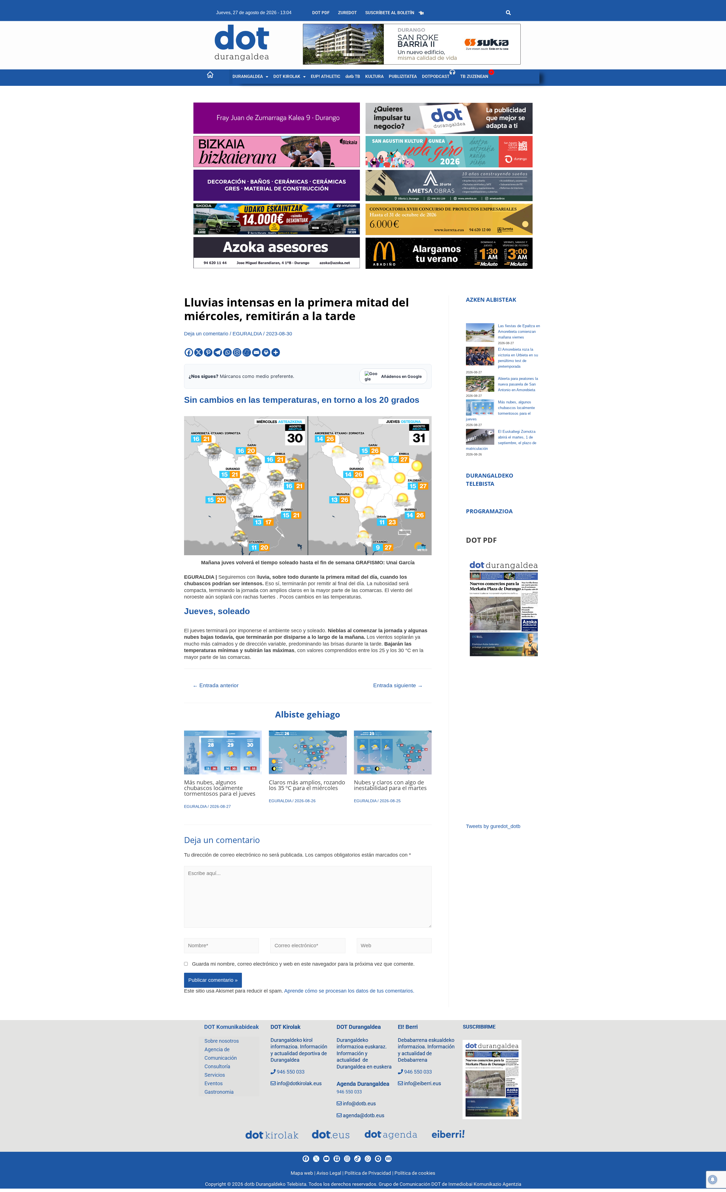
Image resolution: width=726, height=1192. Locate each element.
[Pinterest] (208, 352)
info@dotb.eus (359, 1103)
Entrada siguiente (398, 685)
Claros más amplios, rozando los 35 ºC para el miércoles (307, 785)
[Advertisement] (504, 741)
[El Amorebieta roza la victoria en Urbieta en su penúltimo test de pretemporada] (480, 356)
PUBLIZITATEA (403, 76)
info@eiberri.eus (422, 1083)
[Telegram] (218, 352)
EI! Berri (408, 1026)
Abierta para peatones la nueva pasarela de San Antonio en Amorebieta (518, 384)
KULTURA (374, 76)
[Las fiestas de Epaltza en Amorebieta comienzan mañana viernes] (480, 332)
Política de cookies (414, 1173)
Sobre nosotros (221, 1041)
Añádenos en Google (401, 376)
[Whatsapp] (227, 352)
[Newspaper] (388, 1158)
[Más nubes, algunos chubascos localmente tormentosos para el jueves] (480, 407)
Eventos (213, 1083)
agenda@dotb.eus (363, 1115)
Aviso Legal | (330, 1173)
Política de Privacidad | (369, 1173)
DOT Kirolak (286, 1026)
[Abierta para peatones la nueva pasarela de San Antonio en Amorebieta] (480, 384)
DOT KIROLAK (286, 76)
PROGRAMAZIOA (489, 511)
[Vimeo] (337, 1158)
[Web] (394, 947)
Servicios (214, 1075)
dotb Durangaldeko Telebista (275, 1184)
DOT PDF (321, 12)
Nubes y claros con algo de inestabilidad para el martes (390, 785)
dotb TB (352, 76)
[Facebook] (189, 352)
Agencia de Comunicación (220, 1053)
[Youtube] (326, 1158)
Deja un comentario (206, 334)
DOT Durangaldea (359, 1026)
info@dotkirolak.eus (299, 1083)
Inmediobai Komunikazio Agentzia (484, 1184)
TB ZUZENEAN (474, 76)
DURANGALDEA (248, 76)
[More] (275, 352)
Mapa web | (303, 1173)
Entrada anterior (216, 685)
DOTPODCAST (435, 76)
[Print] (266, 352)
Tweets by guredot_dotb (493, 826)
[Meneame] (246, 352)
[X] (198, 352)
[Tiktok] (357, 1158)
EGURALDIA (247, 334)
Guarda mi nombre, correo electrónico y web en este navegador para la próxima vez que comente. (303, 964)
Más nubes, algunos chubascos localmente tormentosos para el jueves (220, 787)
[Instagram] (237, 352)
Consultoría (217, 1066)
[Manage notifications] (712, 1179)
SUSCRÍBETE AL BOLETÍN (389, 12)
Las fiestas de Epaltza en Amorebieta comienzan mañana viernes (519, 331)
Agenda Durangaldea (363, 1083)
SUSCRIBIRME (479, 1027)
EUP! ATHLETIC (325, 76)
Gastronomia (219, 1092)
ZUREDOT (347, 12)
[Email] (256, 352)
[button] (250, 76)
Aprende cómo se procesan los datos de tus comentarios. (349, 991)
